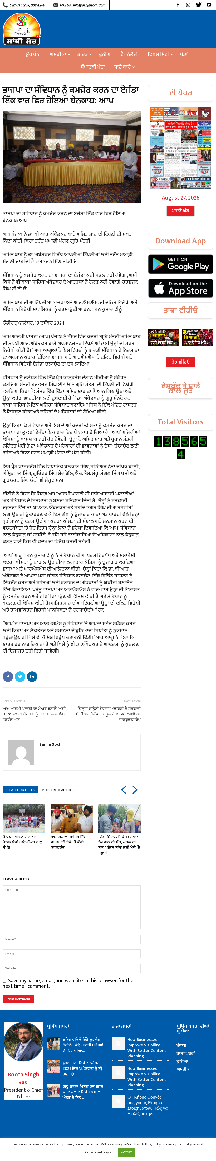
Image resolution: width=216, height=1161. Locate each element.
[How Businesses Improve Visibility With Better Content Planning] (118, 1043)
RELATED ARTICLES (20, 790)
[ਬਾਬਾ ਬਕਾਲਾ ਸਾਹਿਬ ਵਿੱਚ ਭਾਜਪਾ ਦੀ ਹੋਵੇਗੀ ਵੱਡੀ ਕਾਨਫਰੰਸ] (72, 818)
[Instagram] (188, 5)
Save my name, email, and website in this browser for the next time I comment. (68, 983)
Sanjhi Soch (50, 744)
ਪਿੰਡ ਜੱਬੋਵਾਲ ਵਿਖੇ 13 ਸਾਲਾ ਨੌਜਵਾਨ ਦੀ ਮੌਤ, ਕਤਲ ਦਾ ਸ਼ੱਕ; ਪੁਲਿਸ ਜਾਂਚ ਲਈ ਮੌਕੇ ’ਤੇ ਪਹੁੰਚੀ (119, 844)
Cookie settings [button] (98, 1152)
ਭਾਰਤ (82, 54)
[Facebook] (178, 5)
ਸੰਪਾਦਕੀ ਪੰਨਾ (93, 67)
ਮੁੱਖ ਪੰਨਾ (33, 54)
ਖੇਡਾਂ (184, 54)
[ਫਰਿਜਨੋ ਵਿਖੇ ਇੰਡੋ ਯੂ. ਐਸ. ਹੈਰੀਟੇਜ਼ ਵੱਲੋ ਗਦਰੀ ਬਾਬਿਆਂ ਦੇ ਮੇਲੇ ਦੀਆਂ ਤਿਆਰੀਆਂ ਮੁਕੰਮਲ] (53, 1043)
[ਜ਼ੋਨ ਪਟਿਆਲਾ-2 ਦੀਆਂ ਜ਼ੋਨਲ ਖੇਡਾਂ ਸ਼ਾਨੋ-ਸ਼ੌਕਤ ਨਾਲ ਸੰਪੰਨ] (24, 818)
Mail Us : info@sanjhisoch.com (82, 5)
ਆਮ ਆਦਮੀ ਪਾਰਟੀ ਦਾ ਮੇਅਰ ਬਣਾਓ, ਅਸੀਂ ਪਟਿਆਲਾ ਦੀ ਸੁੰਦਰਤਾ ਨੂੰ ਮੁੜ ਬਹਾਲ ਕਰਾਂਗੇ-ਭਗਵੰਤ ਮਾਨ (34, 714)
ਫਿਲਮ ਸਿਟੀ (158, 54)
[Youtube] (208, 5)
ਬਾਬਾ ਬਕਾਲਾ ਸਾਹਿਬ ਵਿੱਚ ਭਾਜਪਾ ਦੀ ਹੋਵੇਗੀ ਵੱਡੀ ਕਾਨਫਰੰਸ (68, 842)
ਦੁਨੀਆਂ (105, 54)
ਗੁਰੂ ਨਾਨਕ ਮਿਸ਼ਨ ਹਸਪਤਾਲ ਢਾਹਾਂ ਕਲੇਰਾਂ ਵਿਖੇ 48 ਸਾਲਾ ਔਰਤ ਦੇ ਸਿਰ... (83, 1092)
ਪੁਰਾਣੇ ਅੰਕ (180, 211)
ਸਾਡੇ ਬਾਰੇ (122, 67)
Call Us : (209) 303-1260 (27, 5)
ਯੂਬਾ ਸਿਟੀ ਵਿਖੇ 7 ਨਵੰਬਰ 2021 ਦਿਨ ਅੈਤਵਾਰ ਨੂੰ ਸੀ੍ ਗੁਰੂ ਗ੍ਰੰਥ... (82, 1069)
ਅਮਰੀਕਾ (58, 54)
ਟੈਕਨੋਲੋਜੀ (130, 54)
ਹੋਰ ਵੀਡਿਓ (180, 362)
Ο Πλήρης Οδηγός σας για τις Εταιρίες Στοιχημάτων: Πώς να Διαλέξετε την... (147, 1106)
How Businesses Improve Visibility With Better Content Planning (146, 1048)
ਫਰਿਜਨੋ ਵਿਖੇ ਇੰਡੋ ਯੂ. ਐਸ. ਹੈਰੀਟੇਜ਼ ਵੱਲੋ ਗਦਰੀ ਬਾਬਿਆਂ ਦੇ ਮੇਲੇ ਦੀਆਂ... (83, 1045)
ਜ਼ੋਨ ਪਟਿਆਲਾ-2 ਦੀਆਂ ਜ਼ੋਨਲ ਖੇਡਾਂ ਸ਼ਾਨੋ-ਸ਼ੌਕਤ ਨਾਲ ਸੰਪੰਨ (22, 842)
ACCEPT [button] (126, 1152)
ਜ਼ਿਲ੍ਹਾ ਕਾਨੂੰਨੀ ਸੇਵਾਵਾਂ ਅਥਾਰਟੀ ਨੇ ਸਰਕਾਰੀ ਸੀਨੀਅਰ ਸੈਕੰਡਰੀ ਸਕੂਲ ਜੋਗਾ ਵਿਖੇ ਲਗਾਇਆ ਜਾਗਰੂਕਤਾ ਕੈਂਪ (108, 714)
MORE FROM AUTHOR (58, 790)
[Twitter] (198, 5)
